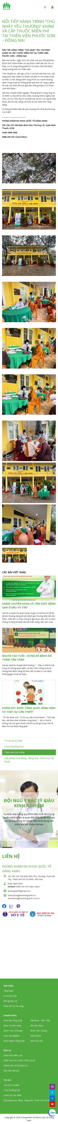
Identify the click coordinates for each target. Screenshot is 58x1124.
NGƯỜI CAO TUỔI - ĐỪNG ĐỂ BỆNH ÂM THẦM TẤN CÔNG (27, 657)
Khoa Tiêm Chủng (38, 1030)
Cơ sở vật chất (10, 996)
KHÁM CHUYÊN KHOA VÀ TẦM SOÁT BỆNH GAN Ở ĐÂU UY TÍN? (28, 605)
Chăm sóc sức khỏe (14, 752)
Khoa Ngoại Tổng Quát (14, 1040)
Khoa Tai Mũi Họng (12, 1025)
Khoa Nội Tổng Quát (13, 1020)
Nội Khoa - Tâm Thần (40, 1020)
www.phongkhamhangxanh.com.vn (24, 898)
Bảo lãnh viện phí (11, 1070)
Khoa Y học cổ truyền (13, 1030)
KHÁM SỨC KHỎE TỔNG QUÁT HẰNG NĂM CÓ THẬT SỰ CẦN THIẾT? (28, 709)
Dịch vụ (7, 1050)
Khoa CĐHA (35, 1035)
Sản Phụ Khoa (36, 1025)
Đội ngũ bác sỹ (10, 1001)
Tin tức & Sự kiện (13, 740)
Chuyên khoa (10, 1015)
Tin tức (7, 1080)
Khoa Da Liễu (36, 1040)
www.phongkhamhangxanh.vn (21, 895)
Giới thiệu (8, 985)
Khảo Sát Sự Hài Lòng (14, 1006)
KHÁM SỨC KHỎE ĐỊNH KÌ (16, 1065)
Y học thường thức (14, 746)
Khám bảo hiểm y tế (13, 1055)
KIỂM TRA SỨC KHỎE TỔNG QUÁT (19, 1060)
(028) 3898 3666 (15, 883)
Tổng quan (8, 990)
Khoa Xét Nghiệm (12, 1035)
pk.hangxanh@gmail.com (19, 891)
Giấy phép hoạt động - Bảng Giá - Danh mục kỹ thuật (28, 1100)
